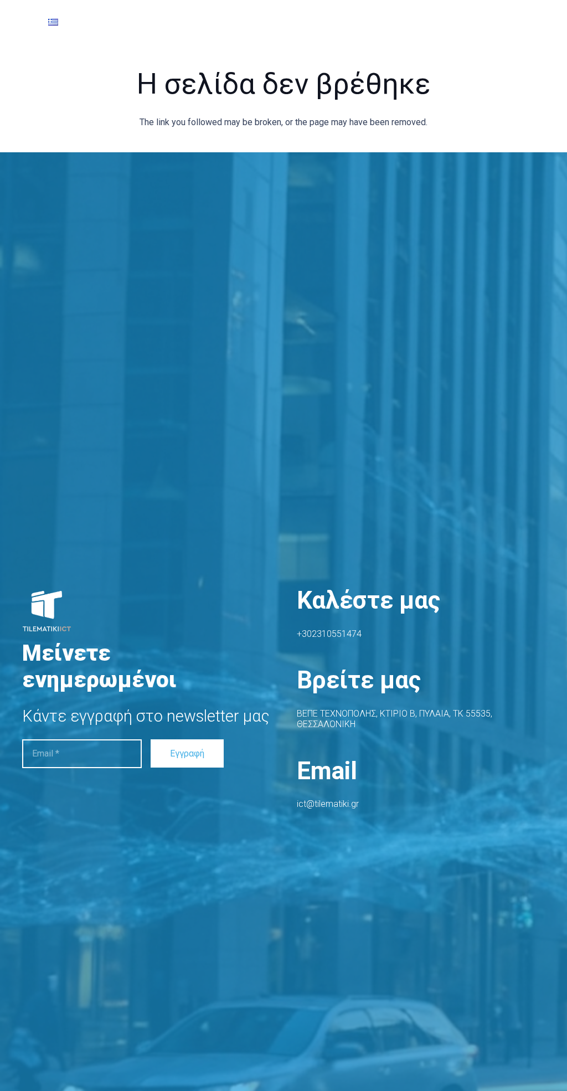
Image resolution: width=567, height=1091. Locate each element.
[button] (28, 22)
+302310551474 (329, 634)
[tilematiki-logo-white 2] (50, 613)
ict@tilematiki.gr (328, 804)
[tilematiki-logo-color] (229, 22)
